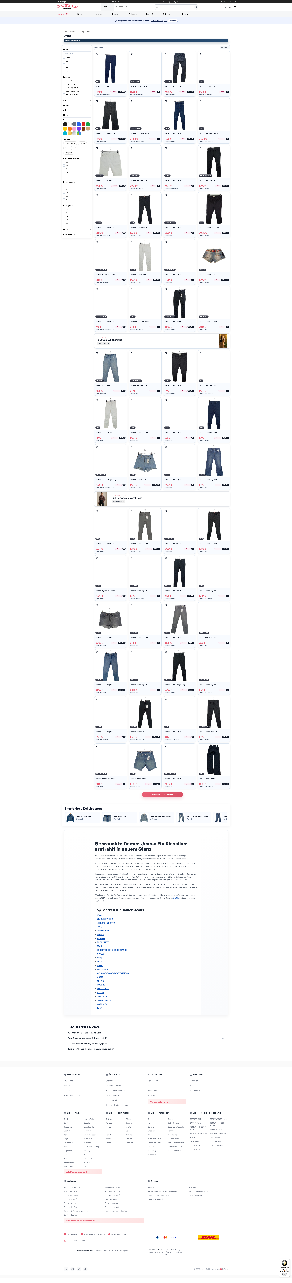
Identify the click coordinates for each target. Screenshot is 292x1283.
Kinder (115, 14)
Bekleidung (80, 32)
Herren (98, 14)
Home (66, 32)
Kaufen (107, 7)
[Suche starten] (196, 7)
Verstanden (173, 21)
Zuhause (133, 14)
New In (63, 14)
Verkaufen (121, 7)
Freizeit (150, 14)
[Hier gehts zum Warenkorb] (235, 7)
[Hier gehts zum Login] (224, 7)
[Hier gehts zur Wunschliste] (230, 7)
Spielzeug (167, 14)
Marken (184, 14)
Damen (80, 14)
